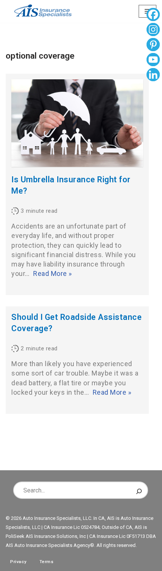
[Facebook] (153, 15)
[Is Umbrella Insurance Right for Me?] (77, 123)
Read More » (52, 273)
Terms (47, 561)
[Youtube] (153, 60)
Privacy (18, 561)
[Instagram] (153, 30)
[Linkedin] (153, 75)
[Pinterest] (153, 45)
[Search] (139, 490)
